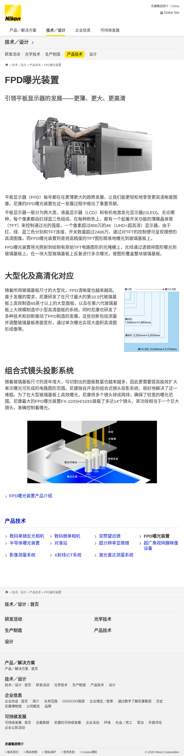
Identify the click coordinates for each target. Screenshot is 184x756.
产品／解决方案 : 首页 (21, 669)
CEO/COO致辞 (73, 701)
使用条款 (69, 752)
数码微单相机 (67, 536)
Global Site (171, 12)
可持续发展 (110, 30)
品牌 (48, 706)
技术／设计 (17, 42)
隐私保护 (50, 752)
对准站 (60, 543)
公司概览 (33, 706)
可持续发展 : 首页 (18, 722)
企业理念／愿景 (101, 701)
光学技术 (32, 54)
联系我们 (13, 752)
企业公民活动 (15, 727)
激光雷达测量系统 (116, 555)
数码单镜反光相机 (27, 536)
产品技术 (74, 54)
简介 (36, 701)
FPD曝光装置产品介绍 (30, 496)
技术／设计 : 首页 (22, 604)
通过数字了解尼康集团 (134, 701)
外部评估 (155, 722)
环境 (107, 722)
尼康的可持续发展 (67, 722)
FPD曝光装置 (157, 536)
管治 (140, 722)
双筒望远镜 (110, 536)
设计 (93, 54)
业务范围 (51, 701)
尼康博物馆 (13, 706)
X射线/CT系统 (67, 555)
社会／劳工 (123, 722)
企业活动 (92, 722)
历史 (159, 701)
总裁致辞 (42, 722)
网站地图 (31, 752)
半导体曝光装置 (25, 543)
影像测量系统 (22, 555)
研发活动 (12, 54)
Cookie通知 (89, 752)
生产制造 (52, 54)
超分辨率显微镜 (114, 543)
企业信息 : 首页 (16, 701)
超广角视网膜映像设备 (161, 546)
